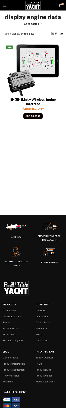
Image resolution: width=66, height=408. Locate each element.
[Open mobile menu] (4, 5)
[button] (33, 116)
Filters (59, 33)
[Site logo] (33, 4)
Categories (31, 23)
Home (6, 33)
